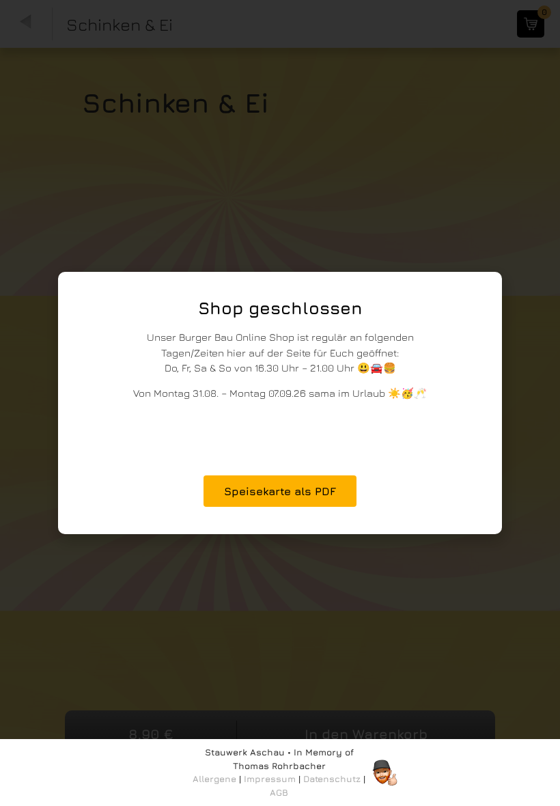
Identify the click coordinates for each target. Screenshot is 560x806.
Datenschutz (332, 778)
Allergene (214, 778)
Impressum (270, 778)
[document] (280, 403)
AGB (279, 792)
